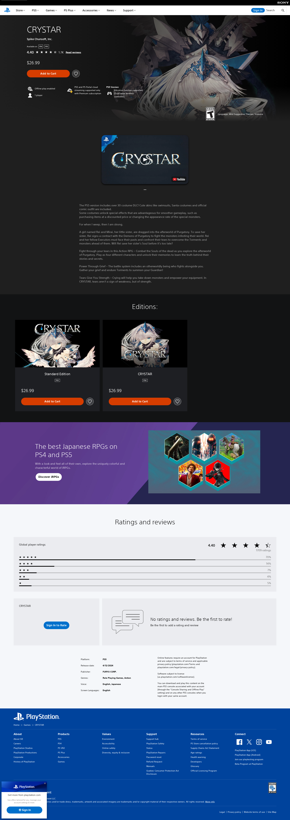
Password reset (153, 757)
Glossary (195, 766)
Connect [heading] (240, 734)
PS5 (34, 10)
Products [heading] (63, 734)
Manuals (150, 766)
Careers (17, 743)
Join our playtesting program (249, 759)
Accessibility (108, 743)
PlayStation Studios (23, 748)
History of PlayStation (24, 761)
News (110, 10)
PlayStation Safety (155, 743)
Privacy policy (234, 812)
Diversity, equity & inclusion (116, 752)
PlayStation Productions (25, 752)
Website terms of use (254, 812)
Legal (222, 812)
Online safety (108, 748)
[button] (145, 159)
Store (19, 10)
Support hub (152, 739)
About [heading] (18, 734)
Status (149, 748)
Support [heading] (151, 734)
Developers (196, 761)
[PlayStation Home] (7, 10)
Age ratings (196, 752)
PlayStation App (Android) (247, 754)
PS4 (59, 743)
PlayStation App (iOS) (245, 750)
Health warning (198, 757)
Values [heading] (106, 734)
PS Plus (68, 10)
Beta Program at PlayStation (249, 764)
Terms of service (199, 739)
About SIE (18, 739)
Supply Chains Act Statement (205, 748)
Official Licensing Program (204, 770)
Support (128, 10)
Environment (108, 739)
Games (50, 10)
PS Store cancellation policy (204, 743)
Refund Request (154, 761)
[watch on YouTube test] (178, 179)
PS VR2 (61, 748)
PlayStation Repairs (156, 752)
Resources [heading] (197, 734)
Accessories (90, 10)
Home (16, 725)
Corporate (18, 757)
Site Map (272, 812)
